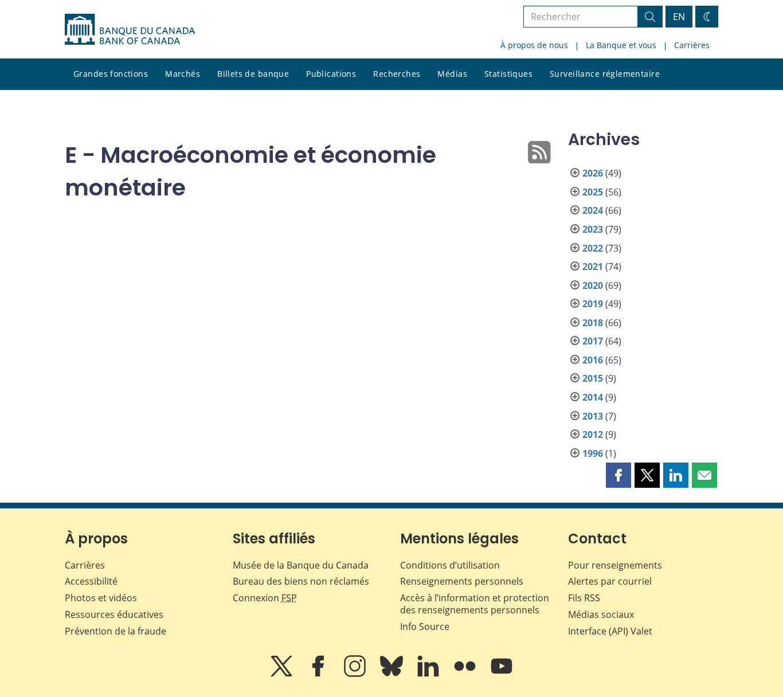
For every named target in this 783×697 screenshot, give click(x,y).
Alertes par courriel (610, 581)
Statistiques (508, 73)
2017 (592, 341)
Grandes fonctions (110, 73)
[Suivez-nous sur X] (282, 674)
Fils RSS (584, 598)
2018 (592, 322)
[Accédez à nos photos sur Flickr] (466, 674)
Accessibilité (91, 581)
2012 (592, 434)
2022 (592, 248)
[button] (618, 475)
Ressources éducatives (114, 614)
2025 (592, 192)
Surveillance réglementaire (605, 73)
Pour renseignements (615, 565)
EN (679, 16)
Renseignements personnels (461, 581)
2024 (592, 210)
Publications (331, 73)
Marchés (182, 73)
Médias (452, 73)
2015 (592, 378)
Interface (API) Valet (610, 631)
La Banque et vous (621, 45)
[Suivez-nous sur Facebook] (319, 674)
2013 (592, 416)
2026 (592, 173)
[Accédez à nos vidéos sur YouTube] (501, 674)
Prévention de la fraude (115, 631)
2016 (592, 360)
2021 (592, 266)
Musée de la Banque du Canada (301, 565)
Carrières (692, 45)
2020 (592, 285)
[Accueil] (130, 29)
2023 (592, 229)
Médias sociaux (601, 614)
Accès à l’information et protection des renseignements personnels (474, 604)
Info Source (424, 626)
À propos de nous (534, 45)
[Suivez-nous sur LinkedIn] (429, 674)
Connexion (265, 598)
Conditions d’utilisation (450, 565)
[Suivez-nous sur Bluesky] (392, 674)
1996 (592, 453)
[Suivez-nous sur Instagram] (356, 674)
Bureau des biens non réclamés (301, 581)
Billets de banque (253, 73)
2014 (592, 397)
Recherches (396, 73)
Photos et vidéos (101, 598)
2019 (592, 303)
